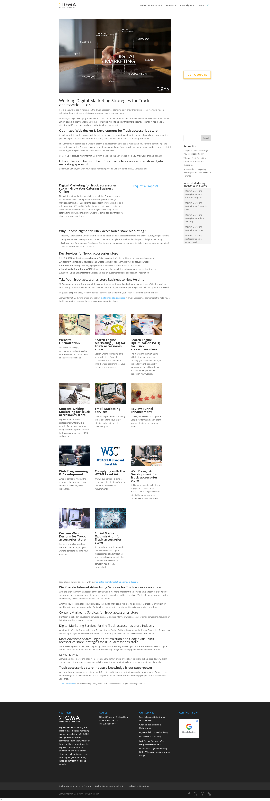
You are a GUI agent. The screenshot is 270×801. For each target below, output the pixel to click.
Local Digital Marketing (138, 786)
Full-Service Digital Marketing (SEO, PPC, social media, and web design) (154, 752)
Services (170, 5)
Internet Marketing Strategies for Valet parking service (193, 239)
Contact (201, 5)
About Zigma (185, 5)
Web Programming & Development (73, 472)
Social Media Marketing (150, 736)
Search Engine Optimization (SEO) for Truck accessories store (145, 344)
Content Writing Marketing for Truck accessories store (74, 411)
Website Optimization (69, 341)
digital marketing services (113, 298)
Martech (72, 744)
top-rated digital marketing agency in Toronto (116, 582)
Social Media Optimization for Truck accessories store (108, 537)
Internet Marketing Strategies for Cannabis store (195, 206)
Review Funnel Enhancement (142, 410)
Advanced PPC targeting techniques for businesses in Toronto (197, 172)
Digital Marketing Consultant (109, 786)
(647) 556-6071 (110, 723)
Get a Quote (197, 74)
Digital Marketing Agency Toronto (75, 786)
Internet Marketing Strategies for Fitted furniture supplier (193, 194)
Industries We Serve (150, 5)
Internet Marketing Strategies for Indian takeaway (194, 218)
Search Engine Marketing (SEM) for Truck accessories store (110, 344)
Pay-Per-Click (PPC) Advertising (153, 732)
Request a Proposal (145, 186)
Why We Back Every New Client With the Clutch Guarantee (195, 161)
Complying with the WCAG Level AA (110, 472)
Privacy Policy (92, 793)
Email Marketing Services (107, 410)
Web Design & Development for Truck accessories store (144, 475)
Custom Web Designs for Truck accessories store (72, 536)
